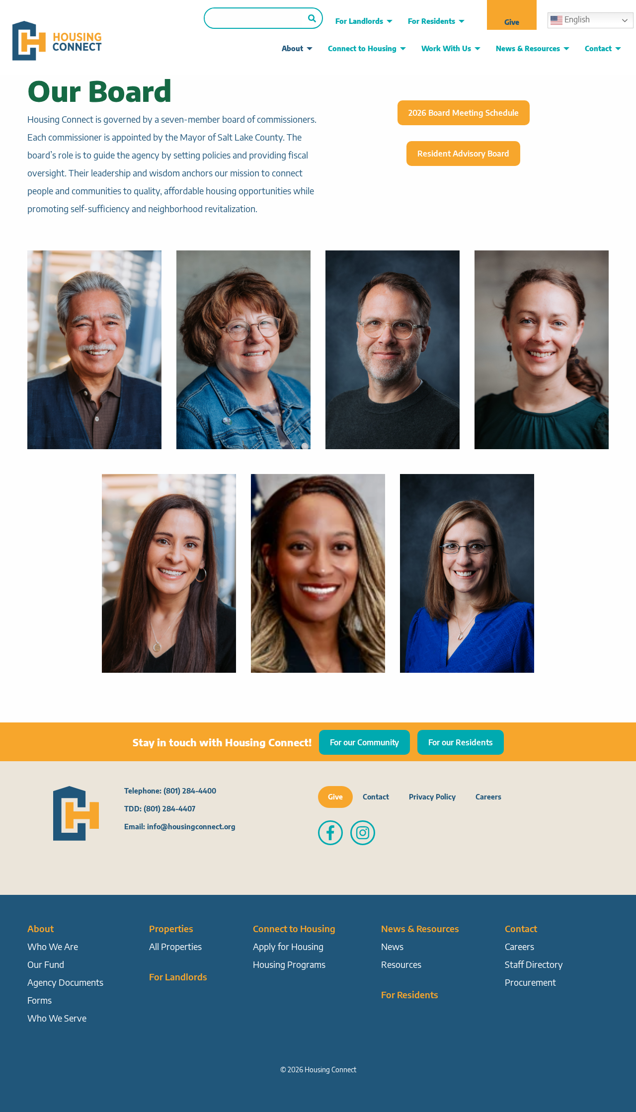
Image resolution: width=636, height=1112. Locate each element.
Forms (39, 1000)
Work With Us (446, 48)
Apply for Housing (288, 946)
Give (511, 22)
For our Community (364, 742)
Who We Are (52, 946)
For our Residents (460, 742)
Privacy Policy (432, 797)
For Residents (431, 21)
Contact (598, 48)
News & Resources (528, 48)
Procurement (530, 982)
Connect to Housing (362, 48)
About (292, 48)
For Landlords (359, 21)
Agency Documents (65, 982)
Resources (401, 964)
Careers (488, 797)
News (392, 946)
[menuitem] (361, 21)
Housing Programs (289, 964)
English (576, 19)
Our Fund (45, 964)
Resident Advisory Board (463, 154)
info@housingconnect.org (191, 826)
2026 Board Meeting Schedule (463, 113)
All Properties (175, 946)
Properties (171, 928)
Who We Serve (56, 1018)
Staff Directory (534, 964)
